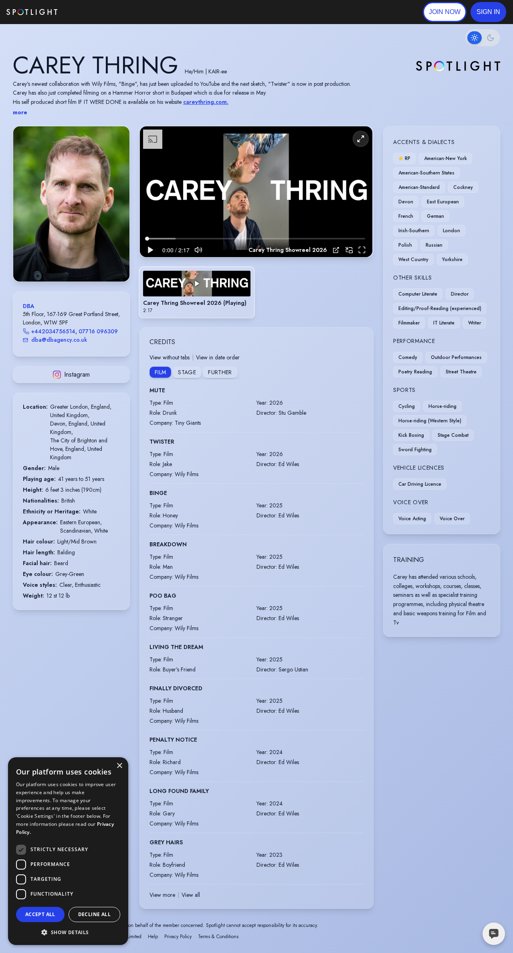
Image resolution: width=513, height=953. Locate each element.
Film (160, 372)
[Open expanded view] (117, 139)
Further (220, 372)
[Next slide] (117, 212)
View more (162, 895)
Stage (187, 372)
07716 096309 (98, 331)
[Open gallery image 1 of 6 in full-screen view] (71, 204)
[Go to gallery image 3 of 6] (71, 261)
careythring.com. (205, 102)
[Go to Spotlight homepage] (32, 12)
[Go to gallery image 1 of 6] (61, 261)
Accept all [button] (40, 914)
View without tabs (169, 357)
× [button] (119, 766)
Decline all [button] (94, 914)
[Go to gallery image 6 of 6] (83, 261)
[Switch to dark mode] (482, 38)
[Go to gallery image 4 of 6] (75, 261)
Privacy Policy (178, 936)
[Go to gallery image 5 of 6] (79, 261)
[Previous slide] (26, 212)
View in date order (218, 357)
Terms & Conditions (218, 936)
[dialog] (68, 851)
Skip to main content (88, 12)
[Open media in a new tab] (336, 250)
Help (153, 936)
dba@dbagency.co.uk (59, 340)
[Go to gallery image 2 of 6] (67, 261)
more (20, 112)
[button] (488, 12)
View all (191, 895)
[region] (256, 192)
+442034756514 (53, 331)
